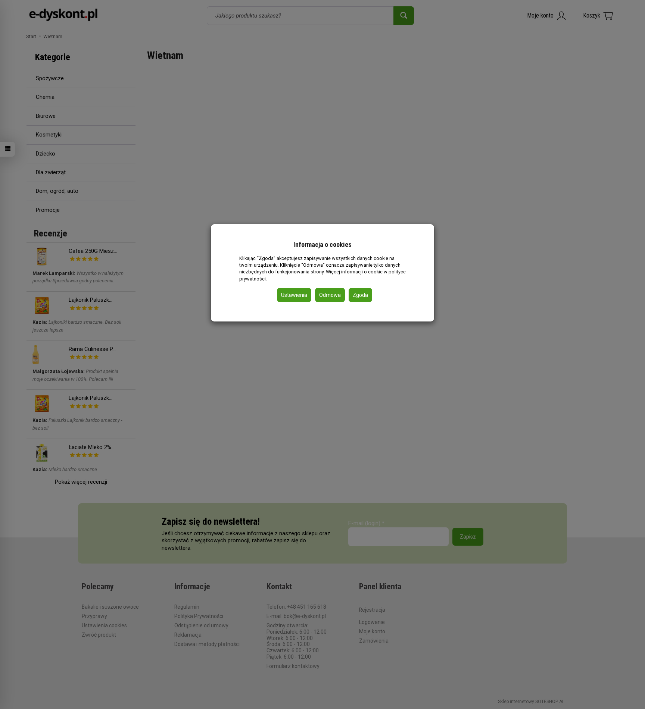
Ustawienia (294, 295)
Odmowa (330, 295)
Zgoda (360, 295)
